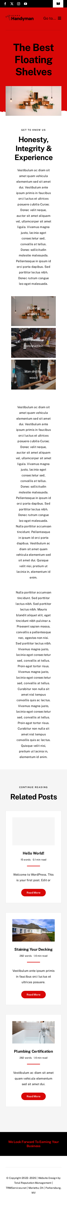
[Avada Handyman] (20, 16)
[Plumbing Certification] (33, 1024)
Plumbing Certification (33, 1051)
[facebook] (5, 3)
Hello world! (33, 853)
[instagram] (18, 3)
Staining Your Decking (33, 949)
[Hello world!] (33, 831)
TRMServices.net (16, 1187)
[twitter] (11, 3)
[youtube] (25, 3)
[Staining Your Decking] (33, 922)
